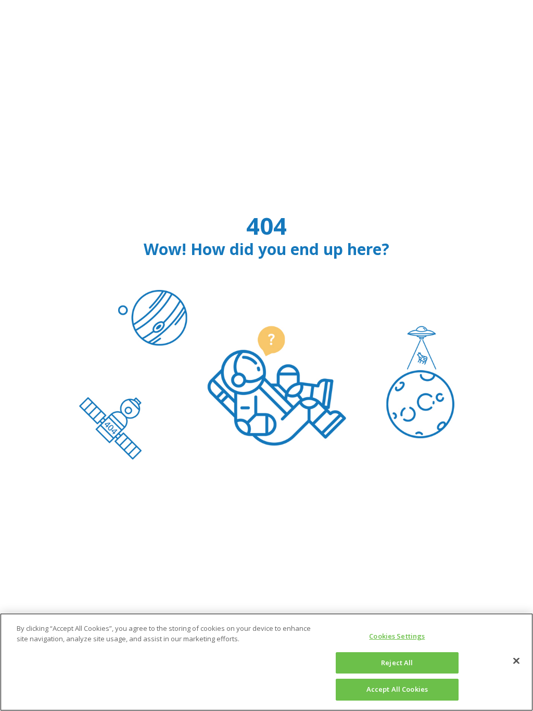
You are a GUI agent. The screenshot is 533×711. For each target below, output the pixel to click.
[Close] (516, 661)
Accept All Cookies (397, 689)
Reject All (397, 662)
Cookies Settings (397, 636)
